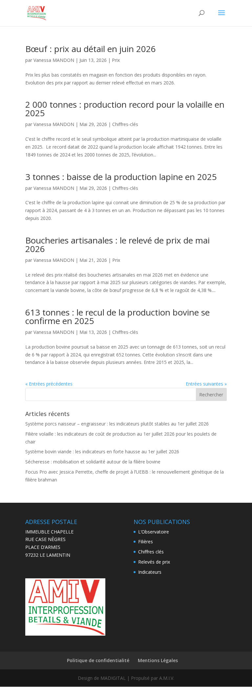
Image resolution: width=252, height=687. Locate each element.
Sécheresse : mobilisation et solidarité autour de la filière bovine (92, 462)
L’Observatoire (153, 532)
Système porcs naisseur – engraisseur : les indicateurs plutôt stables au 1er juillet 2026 (117, 424)
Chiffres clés (151, 552)
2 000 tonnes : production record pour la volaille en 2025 (124, 109)
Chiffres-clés (125, 124)
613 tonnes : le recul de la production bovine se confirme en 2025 (117, 316)
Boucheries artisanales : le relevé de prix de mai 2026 (117, 244)
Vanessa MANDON (53, 60)
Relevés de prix (154, 562)
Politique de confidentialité (98, 660)
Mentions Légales (158, 660)
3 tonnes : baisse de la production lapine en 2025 (121, 177)
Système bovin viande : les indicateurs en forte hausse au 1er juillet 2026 (102, 451)
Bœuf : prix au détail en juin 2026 (90, 49)
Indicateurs (149, 572)
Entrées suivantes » (206, 384)
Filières (145, 541)
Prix (116, 60)
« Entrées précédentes (49, 384)
